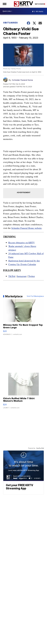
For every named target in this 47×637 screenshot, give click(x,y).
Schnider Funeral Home (22, 80)
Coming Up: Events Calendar (22, 264)
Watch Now (39, 4)
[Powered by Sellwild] (40, 448)
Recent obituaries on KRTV (21, 242)
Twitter (31, 276)
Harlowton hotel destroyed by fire (24, 260)
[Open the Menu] (4, 4)
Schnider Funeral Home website (26, 228)
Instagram (21, 276)
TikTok (11, 276)
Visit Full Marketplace (35, 296)
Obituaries (10, 22)
